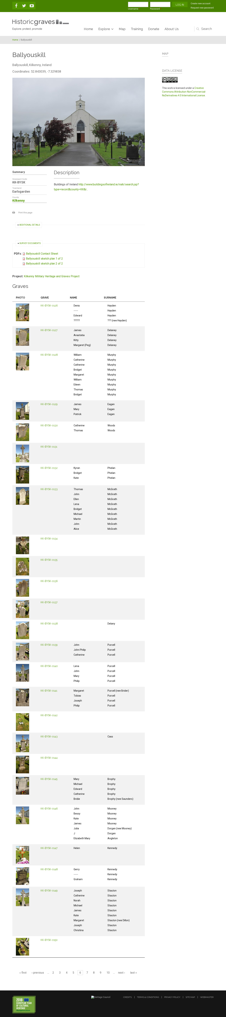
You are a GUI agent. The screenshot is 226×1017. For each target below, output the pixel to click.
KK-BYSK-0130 (49, 425)
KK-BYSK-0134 (49, 538)
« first (22, 972)
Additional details (29, 225)
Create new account (200, 3)
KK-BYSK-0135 (49, 559)
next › (121, 972)
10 (108, 972)
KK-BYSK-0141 (49, 690)
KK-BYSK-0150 (49, 940)
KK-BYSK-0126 (49, 305)
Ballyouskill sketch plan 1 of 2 (44, 258)
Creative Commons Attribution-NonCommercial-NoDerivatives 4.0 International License (184, 92)
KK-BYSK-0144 (49, 757)
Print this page (25, 212)
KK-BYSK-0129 (49, 404)
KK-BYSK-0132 (49, 468)
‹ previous (38, 972)
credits (127, 997)
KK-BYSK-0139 (49, 644)
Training (137, 29)
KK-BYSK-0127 (49, 330)
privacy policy (172, 997)
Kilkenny (18, 200)
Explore (104, 29)
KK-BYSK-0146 (49, 808)
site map (190, 997)
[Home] (40, 22)
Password (155, 9)
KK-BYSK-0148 (49, 869)
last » (133, 972)
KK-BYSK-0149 (49, 890)
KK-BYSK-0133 (49, 489)
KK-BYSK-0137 (49, 602)
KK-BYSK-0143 (49, 736)
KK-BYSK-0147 (49, 848)
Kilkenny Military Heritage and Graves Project (51, 276)
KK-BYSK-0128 (49, 354)
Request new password (202, 8)
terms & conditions (148, 997)
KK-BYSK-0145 (49, 779)
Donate (153, 29)
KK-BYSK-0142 (49, 715)
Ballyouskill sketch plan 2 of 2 (44, 263)
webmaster (207, 997)
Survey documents (30, 243)
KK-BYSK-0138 (49, 623)
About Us (172, 29)
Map (122, 29)
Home (88, 29)
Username (134, 9)
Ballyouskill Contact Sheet (42, 253)
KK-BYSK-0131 (49, 446)
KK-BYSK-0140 (49, 666)
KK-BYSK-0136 (49, 581)
